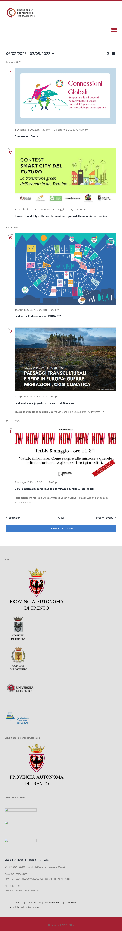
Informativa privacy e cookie (44, 902)
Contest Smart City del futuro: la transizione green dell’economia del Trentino (61, 216)
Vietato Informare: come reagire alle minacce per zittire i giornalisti (54, 489)
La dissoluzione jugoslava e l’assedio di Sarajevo (44, 403)
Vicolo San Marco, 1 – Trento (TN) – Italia (27, 859)
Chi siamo (15, 902)
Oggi (61, 517)
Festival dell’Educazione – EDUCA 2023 (38, 316)
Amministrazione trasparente (25, 907)
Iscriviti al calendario (61, 528)
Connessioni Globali (27, 136)
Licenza (72, 902)
